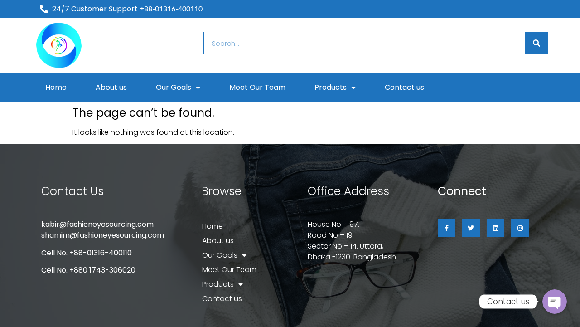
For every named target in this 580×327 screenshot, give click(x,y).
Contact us (404, 87)
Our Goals (173, 87)
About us (111, 87)
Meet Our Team (257, 87)
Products (330, 87)
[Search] (536, 43)
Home (56, 87)
